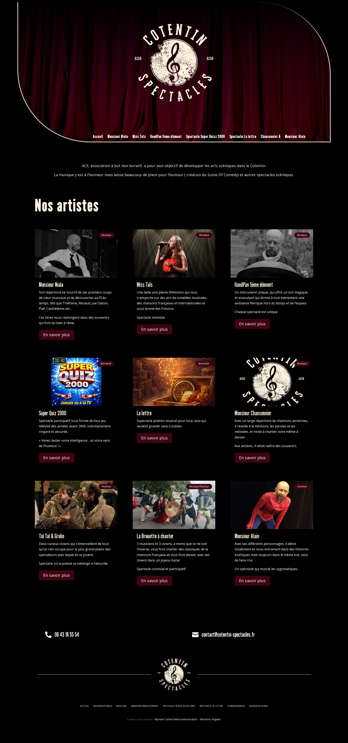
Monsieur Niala (118, 137)
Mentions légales (210, 719)
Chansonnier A (271, 137)
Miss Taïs (139, 137)
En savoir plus (56, 334)
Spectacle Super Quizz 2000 (205, 137)
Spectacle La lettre (242, 137)
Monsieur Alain (295, 137)
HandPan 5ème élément (166, 137)
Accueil (98, 137)
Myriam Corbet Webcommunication (175, 719)
